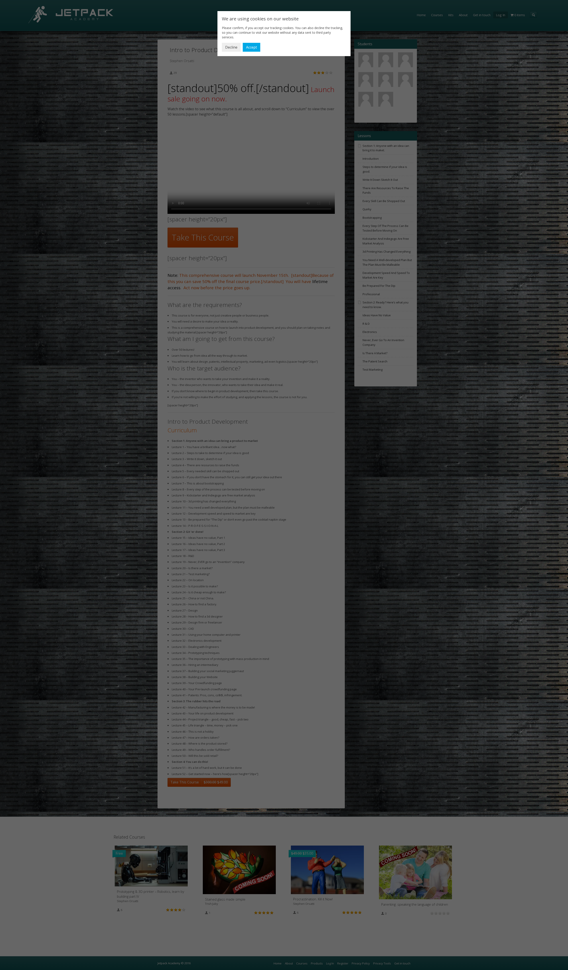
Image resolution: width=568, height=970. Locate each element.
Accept (251, 47)
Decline (231, 47)
